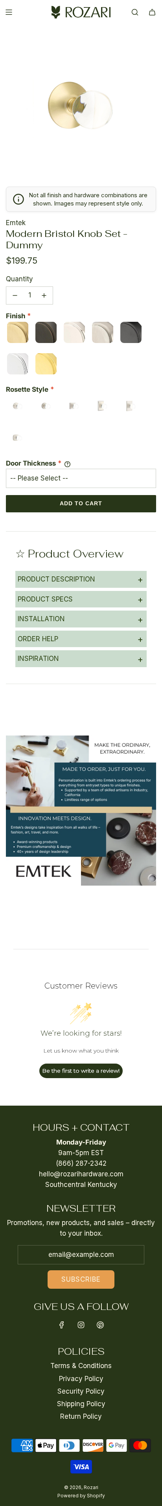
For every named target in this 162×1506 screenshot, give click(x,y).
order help (80, 639)
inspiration (80, 659)
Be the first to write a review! (81, 1070)
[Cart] (152, 12)
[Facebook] (61, 1325)
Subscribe (81, 1279)
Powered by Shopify (81, 1496)
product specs (80, 599)
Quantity (19, 279)
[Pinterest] (100, 1325)
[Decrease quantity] (15, 295)
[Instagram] (81, 1325)
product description (80, 579)
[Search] (135, 12)
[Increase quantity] (44, 295)
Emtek (16, 223)
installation (80, 619)
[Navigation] (8, 12)
